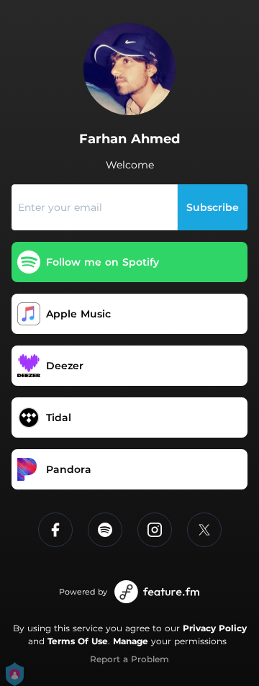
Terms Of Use (77, 641)
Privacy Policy (215, 628)
